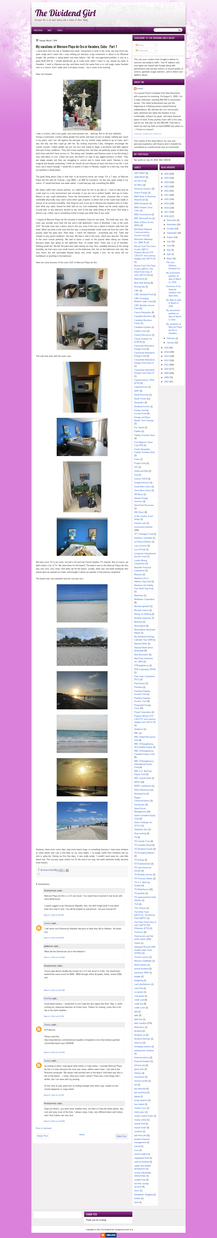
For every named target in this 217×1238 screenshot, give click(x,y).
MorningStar (139, 626)
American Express (142, 189)
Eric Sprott (139, 427)
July (169, 241)
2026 (166, 174)
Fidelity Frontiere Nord (144, 435)
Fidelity (137, 431)
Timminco (138, 932)
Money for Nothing (142, 614)
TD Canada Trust (142, 841)
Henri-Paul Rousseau (144, 505)
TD (135, 837)
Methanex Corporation (144, 599)
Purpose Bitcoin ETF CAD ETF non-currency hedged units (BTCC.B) (145, 719)
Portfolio (38, 30)
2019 (166, 203)
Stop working (140, 833)
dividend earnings (142, 1039)
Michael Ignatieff (141, 606)
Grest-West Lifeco (142, 490)
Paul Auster (139, 683)
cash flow (138, 988)
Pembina (138, 687)
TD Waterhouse (141, 889)
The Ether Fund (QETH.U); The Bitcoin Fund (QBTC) (144, 915)
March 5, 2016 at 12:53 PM (54, 1052)
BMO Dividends (141, 203)
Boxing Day (139, 286)
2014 (166, 352)
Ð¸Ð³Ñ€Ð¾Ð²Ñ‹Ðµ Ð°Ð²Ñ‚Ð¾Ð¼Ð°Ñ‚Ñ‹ (63, 1)
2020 (166, 199)
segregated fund (141, 1158)
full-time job (139, 1065)
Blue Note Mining (142, 283)
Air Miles (138, 185)
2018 (166, 208)
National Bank (140, 643)
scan (136, 1150)
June (169, 245)
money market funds (143, 1116)
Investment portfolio (143, 527)
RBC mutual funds (142, 778)
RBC (136, 733)
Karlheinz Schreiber (143, 538)
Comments (143, 50)
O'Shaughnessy (141, 665)
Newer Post (42, 1136)
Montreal (138, 622)
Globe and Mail (141, 471)
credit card (139, 1000)
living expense (140, 1100)
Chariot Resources (142, 335)
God (136, 475)
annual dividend (141, 968)
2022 (166, 191)
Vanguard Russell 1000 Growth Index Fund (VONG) (144, 950)
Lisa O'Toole (140, 549)
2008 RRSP (139, 177)
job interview (140, 1088)
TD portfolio (139, 893)
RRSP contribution (142, 786)
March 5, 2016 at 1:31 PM (54, 1095)
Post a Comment (43, 1128)
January (170, 342)
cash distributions (142, 984)
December (171, 220)
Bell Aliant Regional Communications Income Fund (143, 232)
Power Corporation (142, 712)
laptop (137, 1096)
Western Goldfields (143, 961)
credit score (139, 1007)
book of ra (129, 1230)
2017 (166, 212)
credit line (138, 1004)
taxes (136, 1190)
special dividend (141, 1162)
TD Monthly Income (143, 874)
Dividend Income (142, 406)
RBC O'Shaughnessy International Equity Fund (144, 764)
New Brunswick (141, 654)
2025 (166, 178)
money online (140, 1120)
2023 (166, 186)
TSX (136, 904)
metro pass (139, 1112)
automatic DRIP (141, 972)
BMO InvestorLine (142, 214)
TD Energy (139, 860)
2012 (166, 360)
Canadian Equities (142, 327)
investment (139, 1077)
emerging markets (142, 1046)
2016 (166, 216)
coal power (139, 996)
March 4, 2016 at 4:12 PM (54, 1016)
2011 (166, 365)
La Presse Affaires (142, 542)
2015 (166, 347)
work (136, 1202)
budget (137, 976)
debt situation (140, 1023)
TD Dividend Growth (143, 849)
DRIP (136, 391)
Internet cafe (140, 523)
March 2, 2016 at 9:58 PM (54, 938)
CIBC (136, 290)
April (169, 254)
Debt (50, 30)
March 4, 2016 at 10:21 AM (54, 990)
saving (137, 1146)
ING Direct (139, 512)
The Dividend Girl (65, 12)
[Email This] (58, 870)
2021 (166, 195)
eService (138, 1043)
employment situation (144, 1050)
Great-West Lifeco (142, 486)
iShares (137, 1073)
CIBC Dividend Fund (143, 294)
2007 (166, 382)
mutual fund (139, 1123)
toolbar (137, 1198)
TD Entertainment (142, 864)
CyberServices (141, 387)
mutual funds (140, 1127)
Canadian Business (143, 316)
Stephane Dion (141, 829)
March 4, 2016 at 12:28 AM (54, 957)
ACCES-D (138, 181)
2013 (166, 356)
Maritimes (138, 595)
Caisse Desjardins (142, 312)
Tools (59, 30)
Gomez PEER (140, 479)
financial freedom (142, 1061)
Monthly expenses (142, 618)
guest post (139, 1069)
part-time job (140, 1135)
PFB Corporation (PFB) (145, 669)
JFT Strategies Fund (143, 534)
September (172, 233)
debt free (138, 1019)
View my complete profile (148, 134)
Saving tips (139, 804)
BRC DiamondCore (143, 218)
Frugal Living (140, 463)
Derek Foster (140, 399)
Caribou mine (140, 331)
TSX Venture (140, 908)
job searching (140, 1092)
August (170, 237)
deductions (139, 1027)
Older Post (121, 1136)
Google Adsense (141, 482)
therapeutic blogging (143, 1194)
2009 (166, 373)
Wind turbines (140, 965)
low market (139, 1104)
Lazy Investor (140, 546)
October (170, 228)
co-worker (138, 992)
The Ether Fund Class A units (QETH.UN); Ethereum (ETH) (145, 925)
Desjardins (139, 402)
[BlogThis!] (61, 870)
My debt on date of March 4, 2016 (173, 303)
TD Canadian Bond (143, 845)
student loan (140, 1180)
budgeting (138, 980)
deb (136, 1011)
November (171, 224)
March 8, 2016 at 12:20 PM (54, 1121)
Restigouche (140, 793)
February (171, 338)
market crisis (140, 1108)
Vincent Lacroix (141, 957)
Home (82, 1134)
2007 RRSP (139, 173)
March (170, 258)
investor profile (141, 1081)
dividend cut (139, 1035)
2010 (166, 369)
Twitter (137, 943)
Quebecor (138, 729)
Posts (141, 45)
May (169, 250)
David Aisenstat (141, 395)
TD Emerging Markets (144, 853)
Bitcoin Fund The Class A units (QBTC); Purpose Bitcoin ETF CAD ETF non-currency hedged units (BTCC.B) (145, 252)
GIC (136, 467)
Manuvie (138, 574)
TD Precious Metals (143, 878)
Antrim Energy (140, 193)
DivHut (47, 998)
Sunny (47, 923)
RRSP (137, 782)
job (135, 1085)
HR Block (138, 494)
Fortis (136, 459)
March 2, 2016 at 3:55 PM (54, 915)
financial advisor (141, 1057)
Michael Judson (141, 610)
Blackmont (139, 279)
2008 (166, 377)
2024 (166, 182)
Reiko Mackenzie (142, 790)
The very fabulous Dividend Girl (173, 265)
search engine (140, 1154)
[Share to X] (64, 870)
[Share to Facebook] (67, 870)
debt (136, 1015)
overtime (138, 1131)
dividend (138, 1031)
